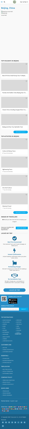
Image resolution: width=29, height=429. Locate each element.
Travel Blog (6, 391)
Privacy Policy (6, 382)
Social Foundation (8, 371)
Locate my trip (14, 290)
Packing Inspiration (8, 360)
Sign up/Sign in (24, 2)
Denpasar (18, 320)
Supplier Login (14, 401)
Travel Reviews (7, 393)
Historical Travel (6, 206)
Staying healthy (7, 362)
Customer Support (8, 351)
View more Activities (21, 212)
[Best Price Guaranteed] (14, 239)
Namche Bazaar (7, 320)
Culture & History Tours (8, 151)
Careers (5, 338)
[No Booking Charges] (14, 264)
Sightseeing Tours (7, 169)
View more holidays (21, 132)
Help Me (5, 347)
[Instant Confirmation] (14, 252)
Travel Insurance (7, 395)
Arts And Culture (7, 187)
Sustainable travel (8, 373)
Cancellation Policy (8, 349)
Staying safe (6, 358)
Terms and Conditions (9, 380)
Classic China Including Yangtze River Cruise (14, 109)
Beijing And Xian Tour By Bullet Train (12, 127)
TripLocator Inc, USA (16, 417)
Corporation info (7, 341)
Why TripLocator (7, 369)
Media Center (6, 336)
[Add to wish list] (26, 64)
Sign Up (23, 309)
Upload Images (22, 228)
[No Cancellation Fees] (14, 276)
